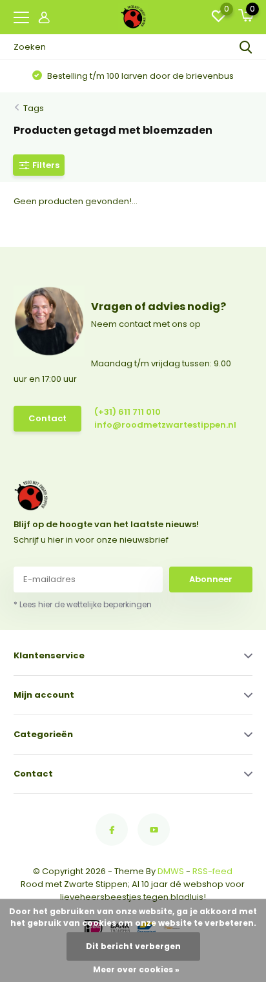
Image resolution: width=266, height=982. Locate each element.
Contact (47, 418)
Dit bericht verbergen (133, 946)
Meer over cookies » (136, 969)
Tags (33, 108)
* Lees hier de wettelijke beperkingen (83, 604)
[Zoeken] (246, 47)
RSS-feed (212, 871)
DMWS (171, 871)
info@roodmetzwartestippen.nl (150, 425)
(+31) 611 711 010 (127, 412)
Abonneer (210, 579)
